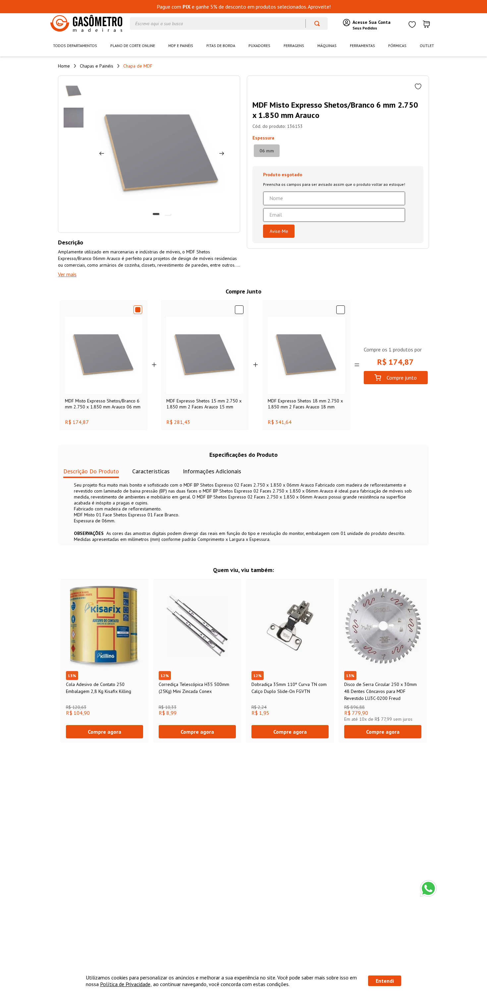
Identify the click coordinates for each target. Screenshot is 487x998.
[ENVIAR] (279, 231)
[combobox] (229, 23)
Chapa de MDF (137, 66)
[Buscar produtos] (313, 23)
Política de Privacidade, (126, 984)
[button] (267, 151)
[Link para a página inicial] (64, 66)
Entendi (385, 980)
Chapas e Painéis (96, 66)
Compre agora (104, 731)
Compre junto (402, 377)
